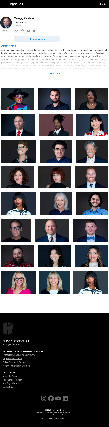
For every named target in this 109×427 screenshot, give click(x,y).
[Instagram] (16, 30)
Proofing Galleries (11, 383)
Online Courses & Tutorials (15, 362)
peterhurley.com (61, 418)
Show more (54, 73)
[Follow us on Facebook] (51, 397)
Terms (50, 418)
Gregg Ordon (24, 18)
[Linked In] (28, 30)
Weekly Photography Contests (16, 366)
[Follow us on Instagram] (44, 397)
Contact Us (8, 387)
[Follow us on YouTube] (58, 397)
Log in (96, 4)
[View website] (34, 30)
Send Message (38, 39)
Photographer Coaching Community (19, 355)
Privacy (42, 418)
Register (103, 4)
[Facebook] (22, 30)
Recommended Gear (12, 380)
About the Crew (10, 376)
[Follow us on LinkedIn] (65, 397)
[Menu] (3, 4)
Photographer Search (12, 344)
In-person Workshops (12, 358)
